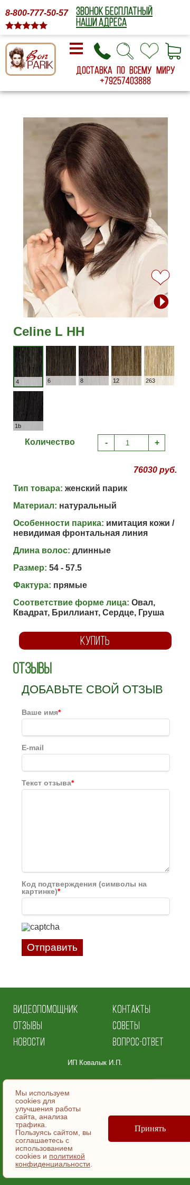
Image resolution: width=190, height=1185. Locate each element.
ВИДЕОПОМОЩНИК (45, 1008)
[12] (134, 352)
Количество (50, 441)
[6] (69, 352)
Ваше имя (41, 712)
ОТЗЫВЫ (27, 1025)
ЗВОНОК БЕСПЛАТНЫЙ (114, 10)
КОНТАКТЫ (131, 1008)
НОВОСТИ (29, 1041)
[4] (35, 353)
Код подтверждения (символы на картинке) (84, 887)
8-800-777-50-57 (36, 12)
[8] (102, 352)
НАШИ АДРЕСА (101, 21)
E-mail (33, 747)
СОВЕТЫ (126, 1025)
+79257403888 (125, 80)
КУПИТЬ (95, 640)
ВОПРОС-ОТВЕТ (138, 1041)
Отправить (52, 947)
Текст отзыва (48, 782)
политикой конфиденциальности (52, 1160)
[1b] (36, 397)
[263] (167, 352)
